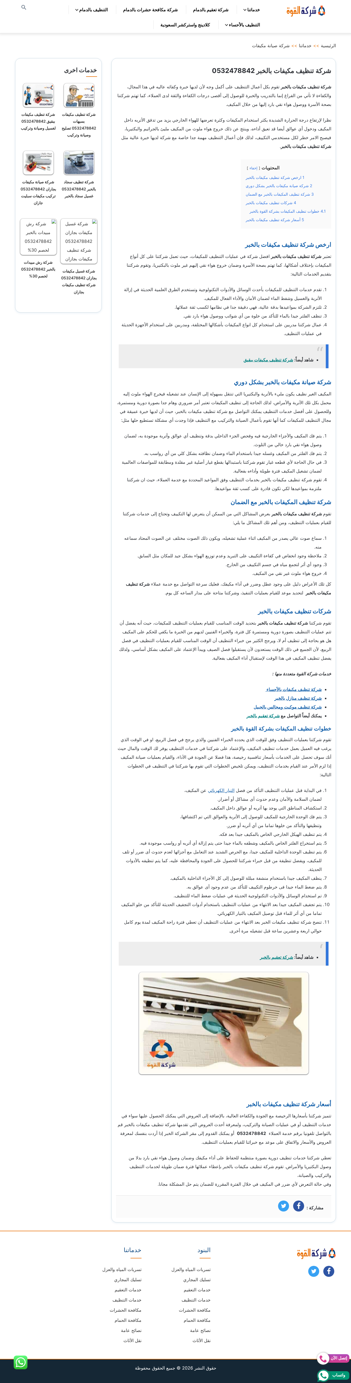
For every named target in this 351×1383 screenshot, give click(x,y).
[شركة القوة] (305, 10)
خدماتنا (253, 9)
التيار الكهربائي (221, 790)
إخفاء (253, 168)
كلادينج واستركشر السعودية (185, 24)
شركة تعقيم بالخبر (263, 715)
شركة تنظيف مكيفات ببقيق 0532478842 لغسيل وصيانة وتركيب (38, 121)
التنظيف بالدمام (93, 9)
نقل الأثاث (202, 1340)
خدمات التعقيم (197, 1289)
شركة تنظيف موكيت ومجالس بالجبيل (288, 707)
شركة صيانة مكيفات (271, 45)
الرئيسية (328, 45)
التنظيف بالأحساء (244, 24)
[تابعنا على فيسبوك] (328, 1273)
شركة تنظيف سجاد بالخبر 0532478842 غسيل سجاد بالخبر (79, 188)
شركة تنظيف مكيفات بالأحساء (293, 689)
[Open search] (24, 7)
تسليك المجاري (197, 1279)
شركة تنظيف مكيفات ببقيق (268, 359)
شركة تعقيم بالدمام (210, 9)
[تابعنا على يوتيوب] (313, 1273)
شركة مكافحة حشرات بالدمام (150, 9)
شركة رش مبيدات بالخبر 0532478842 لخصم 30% (38, 269)
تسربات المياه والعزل (191, 1269)
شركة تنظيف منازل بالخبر (298, 698)
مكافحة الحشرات (195, 1310)
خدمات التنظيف (196, 1300)
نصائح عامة (200, 1330)
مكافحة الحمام (197, 1320)
